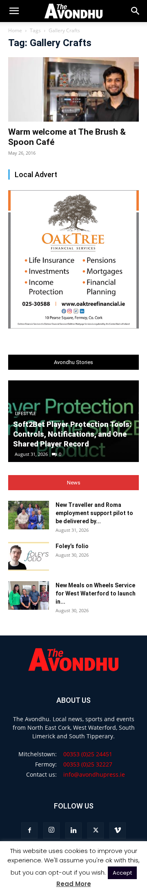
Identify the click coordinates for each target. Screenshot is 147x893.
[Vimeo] (117, 830)
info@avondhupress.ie (94, 774)
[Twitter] (95, 830)
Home (15, 30)
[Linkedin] (73, 830)
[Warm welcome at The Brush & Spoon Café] (73, 89)
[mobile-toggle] (14, 11)
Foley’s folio (72, 546)
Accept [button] (122, 873)
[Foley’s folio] (28, 556)
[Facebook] (29, 830)
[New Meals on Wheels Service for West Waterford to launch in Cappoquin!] (28, 595)
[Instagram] (51, 830)
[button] (135, 11)
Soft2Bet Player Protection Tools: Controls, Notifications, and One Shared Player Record (72, 434)
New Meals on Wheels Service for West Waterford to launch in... (96, 593)
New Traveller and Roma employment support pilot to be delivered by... (94, 513)
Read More (73, 884)
